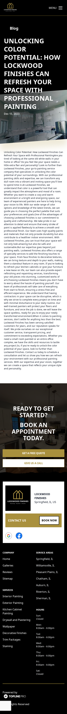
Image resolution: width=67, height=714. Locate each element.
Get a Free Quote (33, 453)
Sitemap (8, 578)
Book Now (49, 520)
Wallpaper (9, 626)
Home (6, 559)
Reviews (8, 572)
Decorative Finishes (15, 633)
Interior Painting (13, 596)
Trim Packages (11, 639)
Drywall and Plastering (16, 620)
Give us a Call (33, 463)
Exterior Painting (13, 603)
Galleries (8, 565)
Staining (8, 646)
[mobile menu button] (60, 8)
